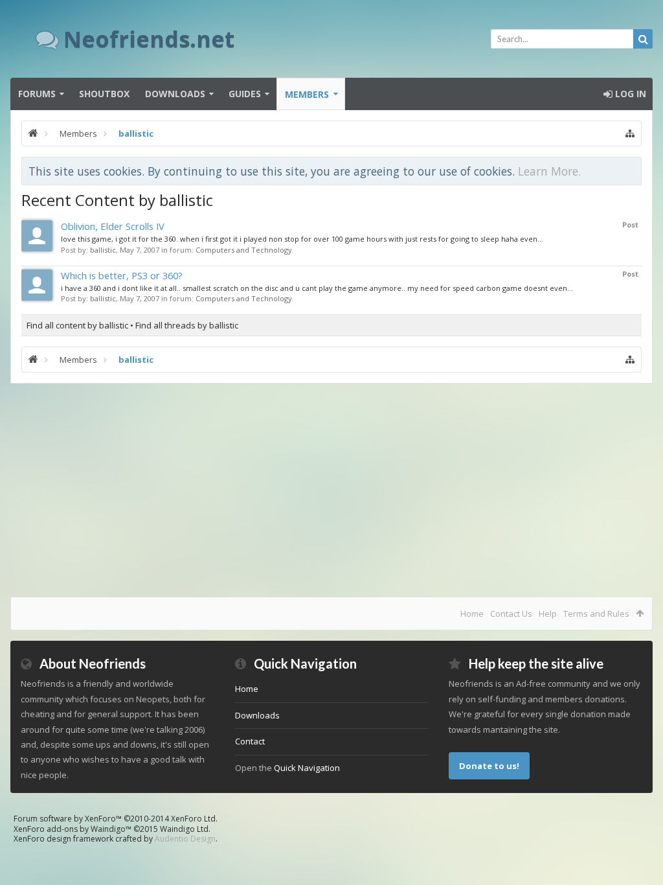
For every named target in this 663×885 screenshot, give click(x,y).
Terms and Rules (596, 613)
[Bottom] (640, 861)
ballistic (103, 250)
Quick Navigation (307, 768)
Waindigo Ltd (184, 828)
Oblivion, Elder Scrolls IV (112, 226)
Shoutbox (104, 93)
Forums (37, 93)
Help (548, 613)
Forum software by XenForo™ (116, 818)
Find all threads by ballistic (186, 325)
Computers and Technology (244, 250)
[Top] (640, 833)
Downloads (175, 93)
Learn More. (549, 171)
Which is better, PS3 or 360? (122, 275)
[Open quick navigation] (630, 133)
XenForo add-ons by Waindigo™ (72, 828)
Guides (245, 93)
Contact (250, 741)
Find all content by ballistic (77, 325)
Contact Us (511, 613)
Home (472, 613)
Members (307, 94)
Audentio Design (185, 838)
